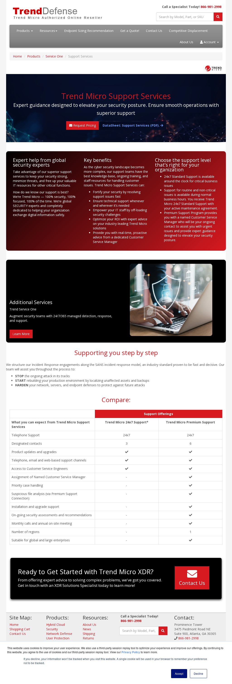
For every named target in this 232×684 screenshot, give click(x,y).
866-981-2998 (211, 7)
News (87, 629)
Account (210, 42)
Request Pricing (84, 125)
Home (17, 56)
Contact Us (154, 31)
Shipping (89, 633)
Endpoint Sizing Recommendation (89, 31)
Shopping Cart (20, 629)
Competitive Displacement (188, 31)
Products (24, 31)
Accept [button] (179, 673)
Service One (54, 56)
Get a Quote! (129, 31)
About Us (186, 42)
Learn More (21, 334)
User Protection (57, 638)
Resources (47, 31)
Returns (88, 638)
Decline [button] (198, 673)
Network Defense (59, 633)
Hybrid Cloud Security (55, 626)
